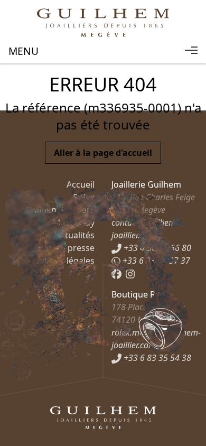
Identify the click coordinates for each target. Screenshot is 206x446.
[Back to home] (103, 22)
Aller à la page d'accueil (103, 153)
